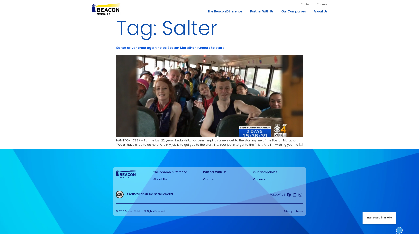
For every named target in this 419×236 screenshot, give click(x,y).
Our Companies (293, 11)
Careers (322, 4)
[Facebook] (289, 194)
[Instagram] (300, 194)
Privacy (288, 211)
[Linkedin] (294, 194)
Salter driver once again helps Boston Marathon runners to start (170, 47)
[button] (396, 220)
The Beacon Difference (225, 11)
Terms (299, 211)
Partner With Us (261, 11)
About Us (320, 11)
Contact (306, 4)
